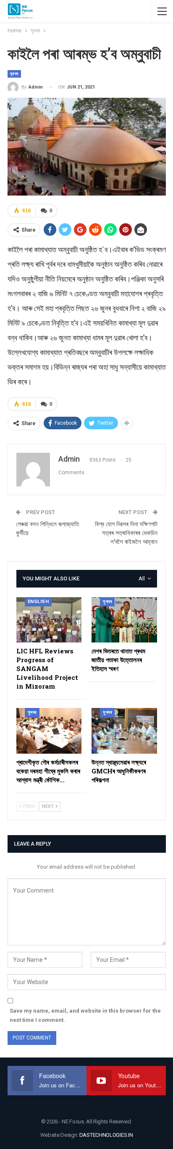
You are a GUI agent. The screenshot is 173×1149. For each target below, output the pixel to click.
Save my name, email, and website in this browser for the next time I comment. (85, 1015)
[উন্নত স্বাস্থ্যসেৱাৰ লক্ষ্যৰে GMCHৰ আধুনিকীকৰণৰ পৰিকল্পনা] (124, 731)
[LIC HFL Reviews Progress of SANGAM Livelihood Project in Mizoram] (49, 620)
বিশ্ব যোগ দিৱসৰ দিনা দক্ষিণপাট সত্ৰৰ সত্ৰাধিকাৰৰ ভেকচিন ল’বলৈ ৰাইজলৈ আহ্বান (126, 533)
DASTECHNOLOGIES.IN (106, 1135)
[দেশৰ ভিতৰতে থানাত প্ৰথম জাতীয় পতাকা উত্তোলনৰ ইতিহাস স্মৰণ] (124, 620)
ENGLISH (38, 601)
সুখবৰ (14, 73)
